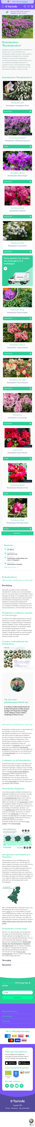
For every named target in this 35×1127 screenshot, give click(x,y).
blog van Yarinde (9, 817)
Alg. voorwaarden (24, 1108)
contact (8, 911)
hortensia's (16, 745)
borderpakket (13, 781)
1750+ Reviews (17, 2)
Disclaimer (14, 1108)
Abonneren (17, 997)
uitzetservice (24, 802)
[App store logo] (11, 1063)
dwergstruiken (16, 823)
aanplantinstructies (11, 798)
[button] (3, 6)
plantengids (14, 814)
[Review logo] (16, 1075)
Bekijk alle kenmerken (10, 567)
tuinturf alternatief (10, 753)
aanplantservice (10, 810)
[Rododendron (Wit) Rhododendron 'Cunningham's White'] (17, 657)
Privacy (8, 1108)
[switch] (31, 1124)
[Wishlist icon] (30, 83)
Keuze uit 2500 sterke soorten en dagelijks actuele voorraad (19, 12)
